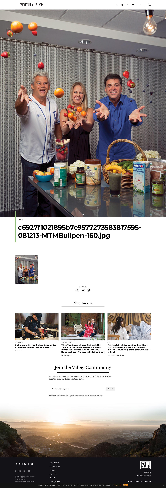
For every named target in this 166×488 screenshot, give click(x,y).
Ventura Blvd (147, 472)
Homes (63, 342)
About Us (53, 474)
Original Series (55, 466)
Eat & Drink (19, 342)
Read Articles (54, 462)
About (130, 481)
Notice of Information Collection (24, 481)
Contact (148, 481)
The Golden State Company (143, 475)
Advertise (138, 481)
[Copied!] (89, 290)
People (69, 342)
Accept (125, 485)
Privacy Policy (55, 482)
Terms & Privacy (20, 479)
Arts (108, 342)
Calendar (53, 478)
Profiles (52, 470)
